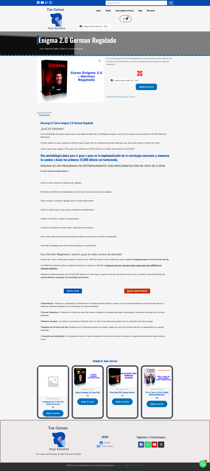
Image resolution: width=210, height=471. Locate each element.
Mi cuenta (151, 10)
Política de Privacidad (136, 465)
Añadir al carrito (146, 87)
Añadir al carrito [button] (53, 413)
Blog (140, 10)
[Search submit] (171, 3)
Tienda (108, 10)
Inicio (98, 10)
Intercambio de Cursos (125, 10)
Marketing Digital (52, 49)
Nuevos (132, 97)
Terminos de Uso (121, 465)
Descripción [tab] (44, 115)
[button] (100, 61)
